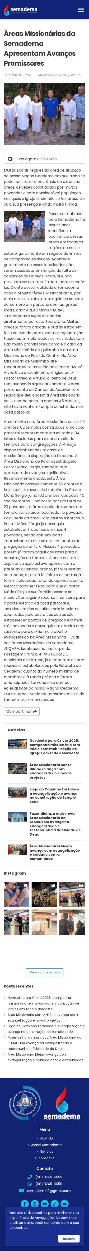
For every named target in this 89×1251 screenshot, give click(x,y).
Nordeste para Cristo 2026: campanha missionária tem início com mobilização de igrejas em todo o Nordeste (55, 747)
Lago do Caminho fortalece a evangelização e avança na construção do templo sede (55, 795)
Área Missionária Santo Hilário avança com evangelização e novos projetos (51, 771)
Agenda (46, 1138)
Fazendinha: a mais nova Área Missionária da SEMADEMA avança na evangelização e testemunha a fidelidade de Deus (55, 824)
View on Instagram (45, 972)
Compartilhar (19, 711)
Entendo (68, 1238)
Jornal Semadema (46, 1145)
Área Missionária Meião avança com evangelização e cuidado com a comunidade (55, 852)
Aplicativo (46, 1158)
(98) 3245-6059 (48, 1177)
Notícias (46, 1151)
